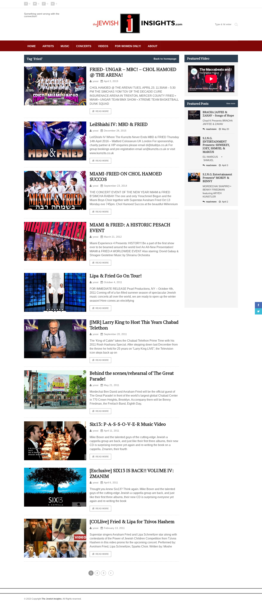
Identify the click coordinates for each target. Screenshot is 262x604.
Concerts (83, 46)
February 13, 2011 (114, 528)
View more (230, 103)
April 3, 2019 (111, 81)
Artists (48, 46)
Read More (102, 111)
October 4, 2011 (113, 282)
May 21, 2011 (111, 385)
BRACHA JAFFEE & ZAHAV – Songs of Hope (218, 113)
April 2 (225, 202)
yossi (95, 81)
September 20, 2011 (115, 334)
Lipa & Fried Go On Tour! (116, 276)
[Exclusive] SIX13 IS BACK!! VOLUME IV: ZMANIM (132, 473)
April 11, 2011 (111, 430)
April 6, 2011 (111, 482)
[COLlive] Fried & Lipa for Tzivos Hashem (132, 521)
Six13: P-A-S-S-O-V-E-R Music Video (128, 424)
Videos (103, 46)
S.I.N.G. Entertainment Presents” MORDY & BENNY (217, 177)
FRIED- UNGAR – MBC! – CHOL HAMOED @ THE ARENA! (133, 72)
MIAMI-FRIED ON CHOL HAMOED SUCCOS (126, 176)
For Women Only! (128, 46)
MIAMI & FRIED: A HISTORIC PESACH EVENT (130, 227)
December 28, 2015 (115, 130)
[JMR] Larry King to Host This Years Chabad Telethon (134, 325)
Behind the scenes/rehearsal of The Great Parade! (132, 376)
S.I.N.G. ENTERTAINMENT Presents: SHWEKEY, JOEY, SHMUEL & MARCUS (216, 145)
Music (65, 46)
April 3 (225, 165)
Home (31, 46)
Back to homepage (165, 58)
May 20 (225, 129)
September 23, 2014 (115, 185)
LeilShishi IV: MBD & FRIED (119, 124)
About (152, 46)
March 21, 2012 (113, 236)
